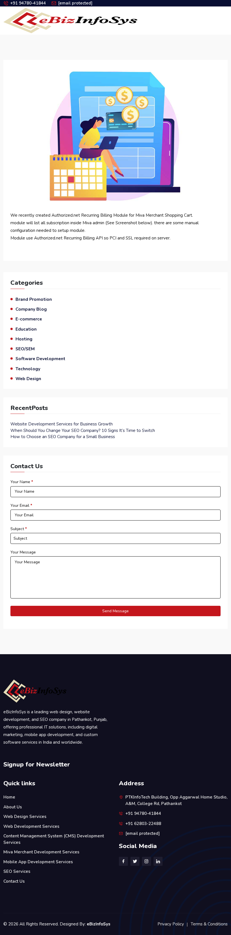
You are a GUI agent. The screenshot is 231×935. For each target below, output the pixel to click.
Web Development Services (31, 826)
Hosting (23, 339)
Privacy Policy (170, 924)
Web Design (28, 379)
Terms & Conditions (209, 924)
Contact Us (14, 881)
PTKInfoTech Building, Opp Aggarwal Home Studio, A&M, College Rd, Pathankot (176, 800)
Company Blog (31, 309)
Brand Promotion (33, 299)
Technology (27, 369)
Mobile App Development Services (38, 862)
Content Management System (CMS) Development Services (53, 839)
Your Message (23, 552)
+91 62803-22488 (143, 823)
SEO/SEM (25, 349)
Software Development (40, 359)
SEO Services (16, 871)
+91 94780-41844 (28, 3)
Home (9, 797)
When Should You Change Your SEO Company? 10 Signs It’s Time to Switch (82, 430)
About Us (12, 807)
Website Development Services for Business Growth (61, 424)
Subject (18, 529)
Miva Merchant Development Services (41, 852)
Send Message (115, 611)
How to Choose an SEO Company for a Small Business (62, 437)
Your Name (21, 482)
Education (26, 329)
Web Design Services (24, 816)
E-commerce (28, 319)
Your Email (21, 505)
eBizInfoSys (98, 924)
